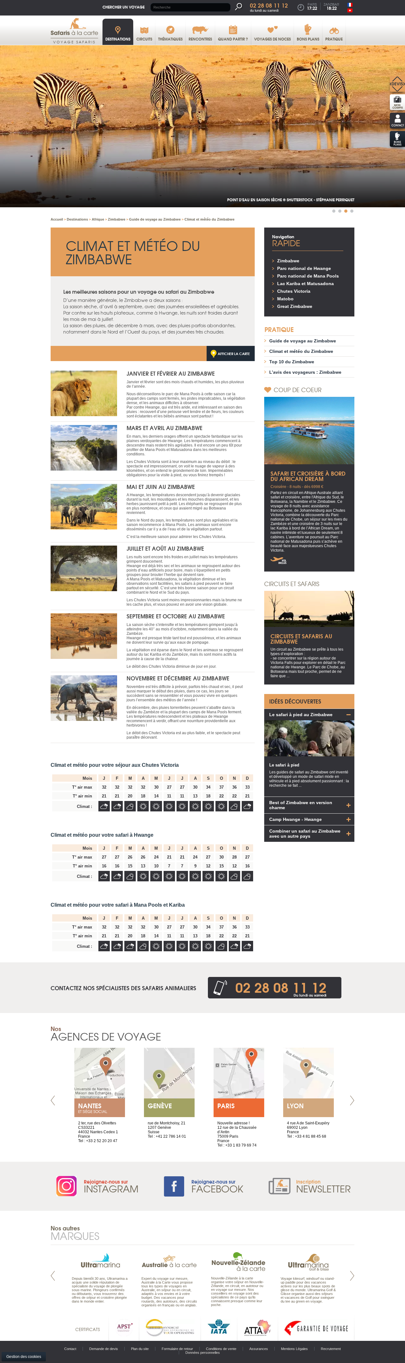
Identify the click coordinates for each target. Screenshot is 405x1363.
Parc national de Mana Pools (308, 275)
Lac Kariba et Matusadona (305, 283)
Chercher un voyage (124, 7)
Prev (53, 1100)
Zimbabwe (288, 260)
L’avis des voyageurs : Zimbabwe (305, 372)
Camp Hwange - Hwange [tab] (295, 819)
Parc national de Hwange (304, 268)
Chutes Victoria (293, 291)
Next (352, 1100)
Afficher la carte (234, 353)
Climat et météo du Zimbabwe (301, 351)
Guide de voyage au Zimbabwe (302, 340)
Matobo (285, 298)
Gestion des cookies (23, 1356)
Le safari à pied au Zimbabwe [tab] (301, 714)
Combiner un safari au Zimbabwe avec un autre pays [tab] (304, 833)
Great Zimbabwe (294, 306)
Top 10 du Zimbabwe (291, 361)
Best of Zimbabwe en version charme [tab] (300, 805)
